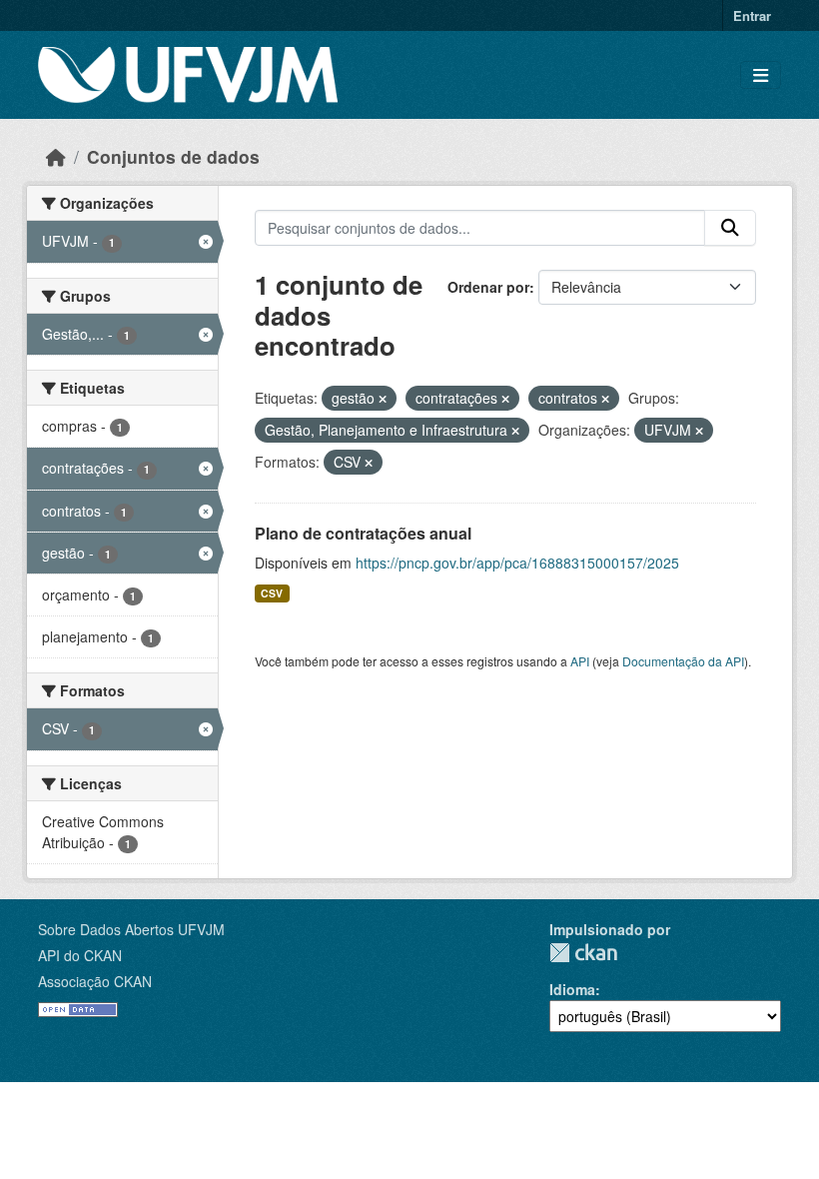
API (579, 660)
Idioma (572, 989)
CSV (272, 593)
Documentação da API (683, 660)
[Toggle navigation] (760, 75)
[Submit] (730, 228)
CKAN (583, 952)
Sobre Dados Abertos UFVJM (131, 929)
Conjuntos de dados (173, 156)
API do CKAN (80, 955)
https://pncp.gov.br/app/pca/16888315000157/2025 (517, 563)
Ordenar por (488, 287)
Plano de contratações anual (363, 533)
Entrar (752, 15)
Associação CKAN (95, 981)
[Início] (56, 156)
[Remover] (383, 399)
